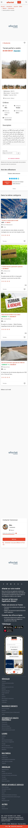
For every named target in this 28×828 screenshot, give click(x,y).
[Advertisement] (14, 26)
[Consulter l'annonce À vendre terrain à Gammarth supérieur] (14, 254)
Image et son (5, 757)
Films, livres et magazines (8, 741)
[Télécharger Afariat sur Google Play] (18, 627)
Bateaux (4, 689)
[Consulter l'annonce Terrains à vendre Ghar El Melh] (14, 208)
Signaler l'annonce (15, 158)
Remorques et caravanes (8, 698)
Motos (3, 685)
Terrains (4, 777)
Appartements (5, 769)
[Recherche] (26, 2)
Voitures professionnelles (8, 683)
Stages (3, 798)
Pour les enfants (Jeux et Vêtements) (11, 712)
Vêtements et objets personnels (10, 719)
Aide (2, 815)
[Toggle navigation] (1, 2)
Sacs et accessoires (6, 728)
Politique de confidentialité (15, 817)
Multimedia (6, 753)
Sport (3, 738)
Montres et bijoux (6, 726)
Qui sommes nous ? (19, 819)
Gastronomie (5, 808)
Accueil (3, 6)
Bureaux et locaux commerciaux (9, 775)
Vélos (3, 694)
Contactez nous (5, 820)
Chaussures (4, 724)
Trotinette (4, 702)
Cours (3, 793)
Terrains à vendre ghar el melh (9, 220)
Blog (15, 815)
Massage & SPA (5, 800)
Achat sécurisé (8, 815)
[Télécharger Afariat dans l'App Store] (8, 627)
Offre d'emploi (5, 787)
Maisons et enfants (9, 706)
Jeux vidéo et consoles (7, 761)
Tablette (4, 763)
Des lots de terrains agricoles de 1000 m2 (12, 362)
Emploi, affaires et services (13, 785)
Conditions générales (7, 819)
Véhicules (6, 679)
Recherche (7, 43)
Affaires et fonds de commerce (9, 794)
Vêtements (4, 722)
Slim (10, 525)
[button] (3, 584)
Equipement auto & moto (8, 687)
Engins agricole (5, 692)
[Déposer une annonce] (19, 2)
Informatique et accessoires (8, 759)
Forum (18, 815)
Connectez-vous (7, 183)
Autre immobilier (6, 781)
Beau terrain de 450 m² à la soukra (10, 314)
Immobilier (9, 6)
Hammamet (11, 8)
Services (4, 791)
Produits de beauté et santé (8, 730)
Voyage (3, 743)
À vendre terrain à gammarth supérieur (12, 266)
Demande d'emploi (6, 789)
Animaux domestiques (7, 740)
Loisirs (4, 733)
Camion (3, 696)
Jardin (3, 714)
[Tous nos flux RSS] (21, 584)
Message (14, 539)
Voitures (4, 681)
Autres (4, 804)
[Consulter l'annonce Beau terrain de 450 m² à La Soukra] (14, 302)
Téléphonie (4, 755)
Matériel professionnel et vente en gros (11, 796)
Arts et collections (6, 745)
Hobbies (4, 736)
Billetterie (4, 749)
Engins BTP (4, 700)
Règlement (4, 817)
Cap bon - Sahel (18, 6)
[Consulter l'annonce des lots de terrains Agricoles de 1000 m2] (14, 350)
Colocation (4, 779)
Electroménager (5, 708)
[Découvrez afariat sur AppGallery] (8, 630)
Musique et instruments (7, 747)
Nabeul (4, 8)
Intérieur (4, 710)
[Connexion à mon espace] (24, 42)
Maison (3, 771)
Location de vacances (7, 773)
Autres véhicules (6, 690)
